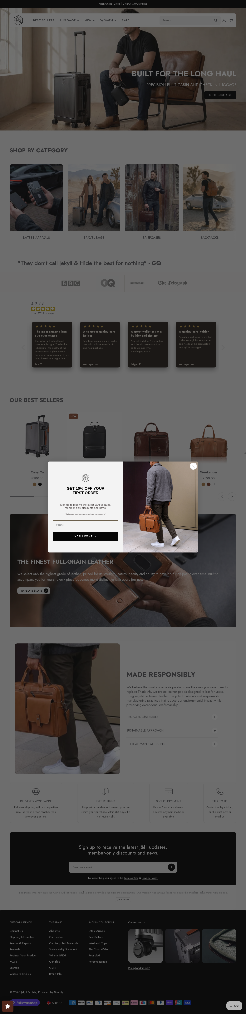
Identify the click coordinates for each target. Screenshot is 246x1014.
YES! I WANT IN (86, 536)
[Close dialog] (193, 466)
